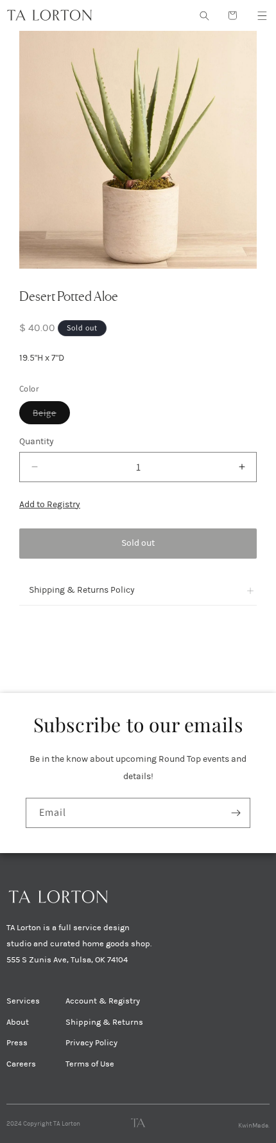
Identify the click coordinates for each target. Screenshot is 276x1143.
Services (23, 1000)
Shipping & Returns (104, 1022)
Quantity (36, 441)
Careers (21, 1063)
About (17, 1022)
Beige (51, 415)
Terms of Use (89, 1063)
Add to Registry (49, 504)
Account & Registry (102, 1000)
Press (17, 1042)
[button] (262, 15)
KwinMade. (254, 1126)
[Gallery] (138, 150)
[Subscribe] (235, 813)
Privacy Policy (91, 1042)
